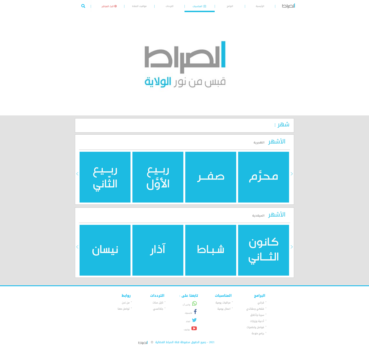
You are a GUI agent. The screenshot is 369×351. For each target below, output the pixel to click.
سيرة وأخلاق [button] (257, 315)
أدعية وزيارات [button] (257, 321)
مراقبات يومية (222, 302)
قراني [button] (261, 302)
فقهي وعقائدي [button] (255, 308)
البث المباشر (108, 6)
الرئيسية (260, 6)
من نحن (126, 302)
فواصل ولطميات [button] (255, 327)
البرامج (230, 6)
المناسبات (198, 6)
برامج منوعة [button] (258, 333)
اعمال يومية (223, 308)
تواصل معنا (124, 308)
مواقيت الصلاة (139, 6)
